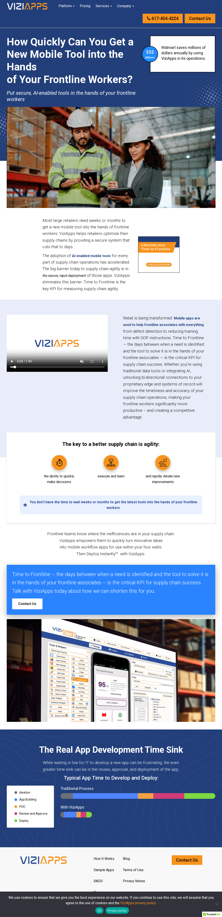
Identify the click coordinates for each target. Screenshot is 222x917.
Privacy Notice (134, 881)
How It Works (104, 859)
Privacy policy (117, 910)
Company (124, 6)
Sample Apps (104, 870)
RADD (98, 881)
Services (102, 6)
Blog (126, 859)
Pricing (85, 6)
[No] (216, 904)
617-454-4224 (164, 18)
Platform (65, 6)
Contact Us (200, 18)
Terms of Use (133, 870)
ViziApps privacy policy (138, 903)
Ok (99, 910)
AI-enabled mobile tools (91, 256)
